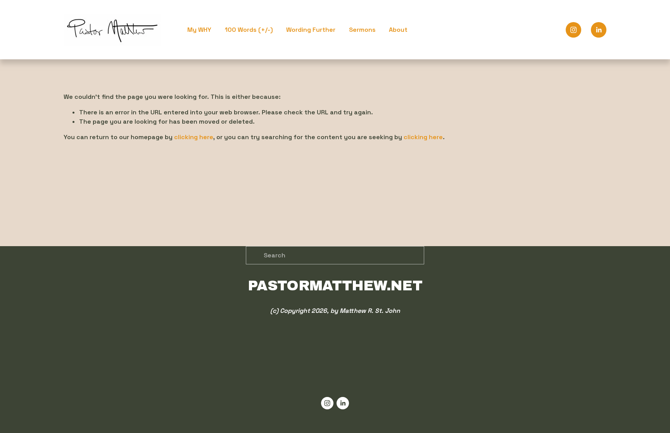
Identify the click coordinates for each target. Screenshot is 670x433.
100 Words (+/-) (249, 30)
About (398, 30)
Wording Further (310, 30)
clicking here (193, 137)
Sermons (362, 30)
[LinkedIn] (598, 30)
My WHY (199, 30)
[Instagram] (573, 30)
